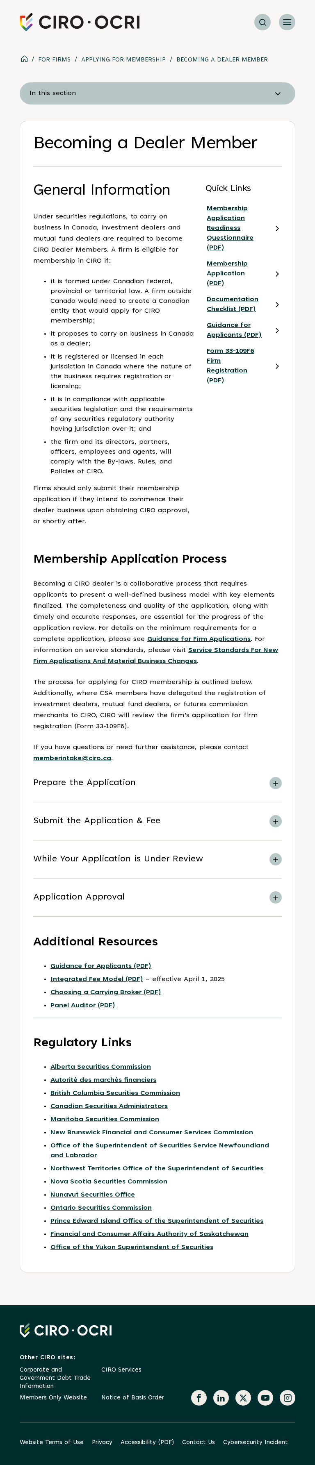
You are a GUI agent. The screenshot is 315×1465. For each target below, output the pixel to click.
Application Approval (79, 897)
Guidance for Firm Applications (199, 639)
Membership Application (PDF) (227, 274)
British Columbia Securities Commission (115, 1093)
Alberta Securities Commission (100, 1067)
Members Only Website (53, 1398)
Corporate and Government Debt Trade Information (55, 1378)
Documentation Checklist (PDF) (232, 304)
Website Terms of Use (52, 1443)
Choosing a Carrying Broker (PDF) (105, 992)
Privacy (102, 1443)
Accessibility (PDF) (147, 1443)
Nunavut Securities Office (92, 1195)
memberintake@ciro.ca (72, 758)
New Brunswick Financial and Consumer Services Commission (151, 1132)
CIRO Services (121, 1370)
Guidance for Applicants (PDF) (234, 330)
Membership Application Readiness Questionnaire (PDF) (230, 228)
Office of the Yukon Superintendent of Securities (131, 1247)
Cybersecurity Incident (255, 1443)
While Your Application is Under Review (118, 859)
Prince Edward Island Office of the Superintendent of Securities (156, 1221)
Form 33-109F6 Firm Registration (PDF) (230, 366)
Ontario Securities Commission (101, 1208)
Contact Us (198, 1443)
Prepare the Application (84, 783)
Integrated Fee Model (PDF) (96, 979)
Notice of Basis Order (132, 1398)
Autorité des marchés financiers (103, 1080)
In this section (53, 93)
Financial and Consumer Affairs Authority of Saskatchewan (149, 1234)
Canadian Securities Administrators (109, 1106)
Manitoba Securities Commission (104, 1119)
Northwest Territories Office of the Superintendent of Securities (156, 1168)
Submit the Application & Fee (96, 821)
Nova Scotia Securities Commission (108, 1182)
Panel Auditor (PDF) (82, 1005)
